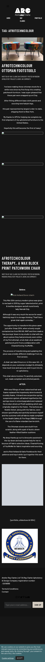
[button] (8, 6)
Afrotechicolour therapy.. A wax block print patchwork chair (21, 263)
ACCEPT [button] (20, 658)
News (19, 79)
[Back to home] (22, 12)
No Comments (26, 79)
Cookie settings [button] (8, 658)
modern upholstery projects (12, 277)
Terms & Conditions (10, 547)
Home (8, 18)
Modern (36, 274)
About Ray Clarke (22, 18)
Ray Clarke (14, 76)
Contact (5, 550)
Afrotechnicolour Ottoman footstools (19, 68)
